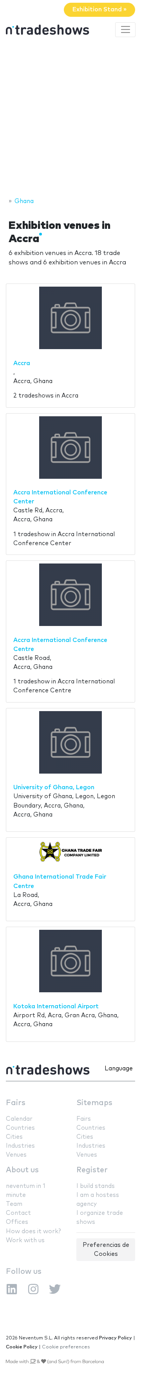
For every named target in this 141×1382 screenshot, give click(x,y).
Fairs (15, 1103)
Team (14, 1204)
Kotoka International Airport (56, 1006)
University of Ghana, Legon (53, 787)
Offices (17, 1222)
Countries (20, 1128)
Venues (16, 1155)
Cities (14, 1137)
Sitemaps (94, 1103)
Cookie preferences (66, 1347)
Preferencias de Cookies (106, 1249)
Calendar (19, 1119)
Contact (18, 1213)
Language (119, 1069)
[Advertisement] (70, 118)
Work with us (25, 1240)
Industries (20, 1146)
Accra (21, 363)
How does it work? (33, 1231)
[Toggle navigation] (125, 29)
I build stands (95, 1186)
